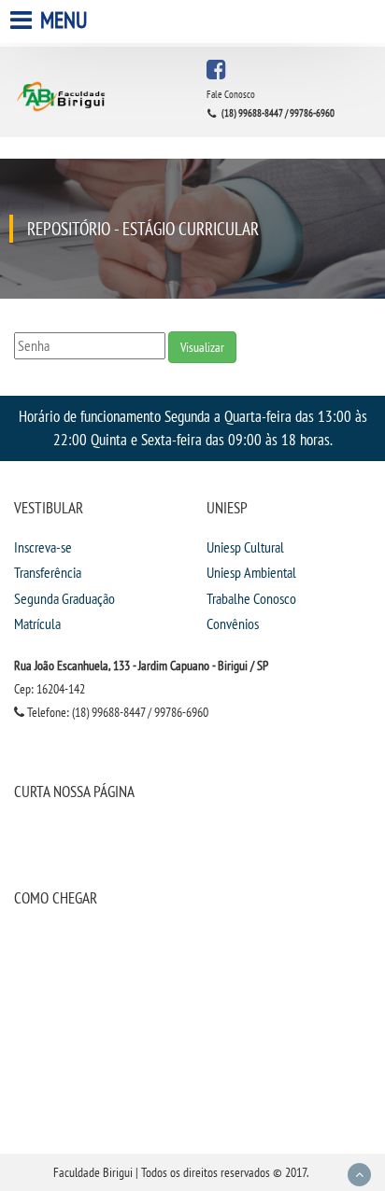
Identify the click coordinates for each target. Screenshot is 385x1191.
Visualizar (202, 347)
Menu (62, 20)
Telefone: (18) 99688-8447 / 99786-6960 (116, 712)
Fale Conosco (231, 94)
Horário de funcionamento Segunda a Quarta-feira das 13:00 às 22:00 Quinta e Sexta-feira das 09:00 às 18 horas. (193, 427)
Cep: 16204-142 (49, 688)
